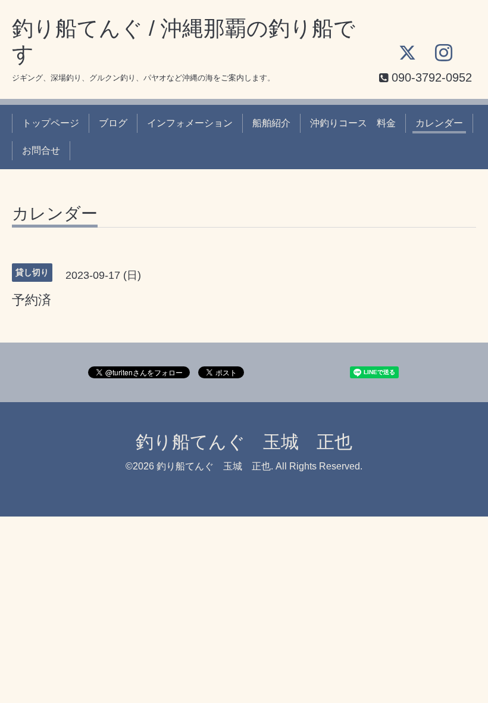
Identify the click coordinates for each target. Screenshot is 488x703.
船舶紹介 (271, 123)
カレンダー (439, 123)
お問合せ (41, 150)
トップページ (50, 123)
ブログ (113, 123)
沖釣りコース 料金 (353, 123)
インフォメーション (190, 123)
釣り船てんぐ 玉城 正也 (244, 442)
